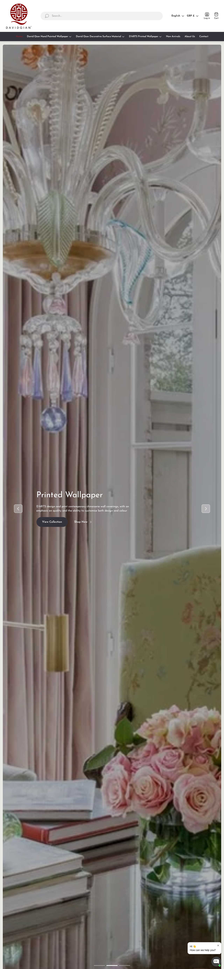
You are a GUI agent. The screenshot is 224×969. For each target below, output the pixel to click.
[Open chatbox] (216, 962)
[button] (99, 965)
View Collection (52, 525)
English (176, 16)
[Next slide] (206, 508)
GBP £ (190, 16)
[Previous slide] (18, 508)
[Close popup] (218, 945)
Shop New (81, 525)
